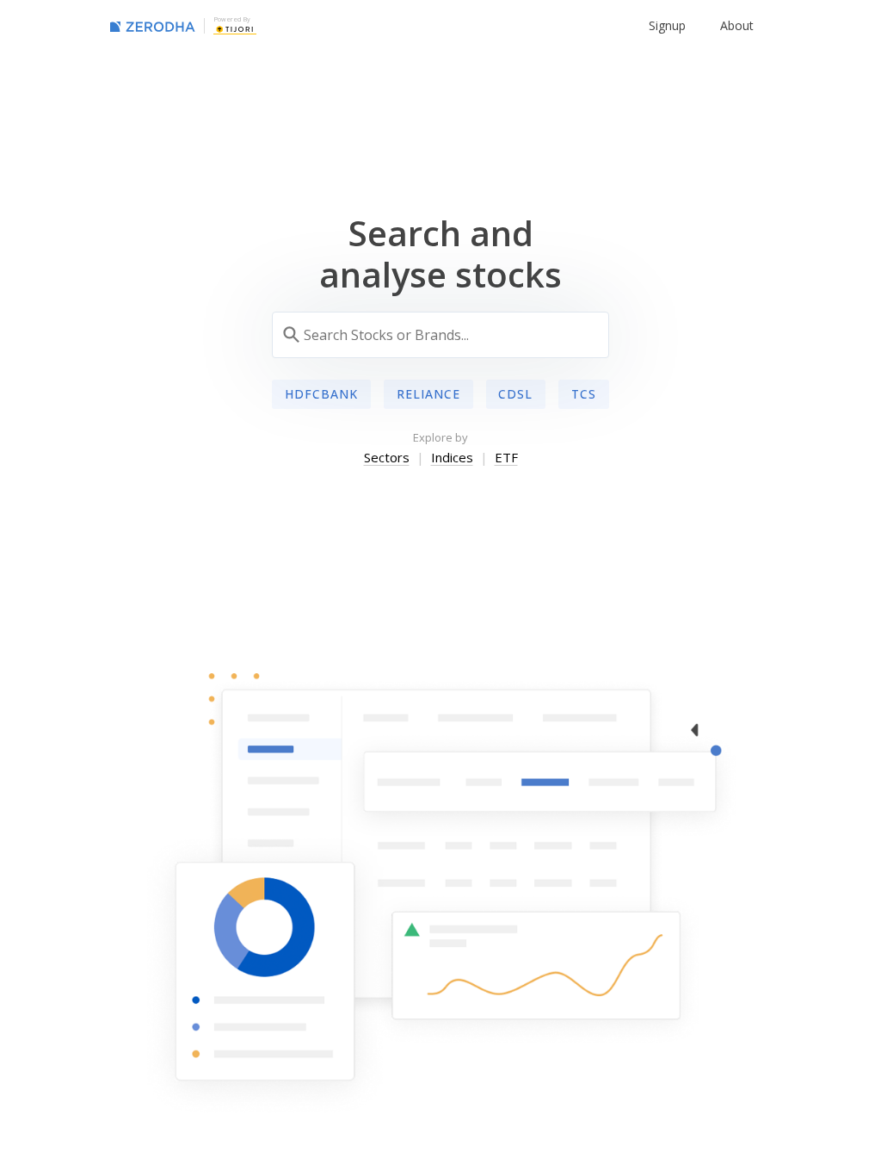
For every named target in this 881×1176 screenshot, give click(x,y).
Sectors (387, 457)
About (737, 25)
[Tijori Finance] (234, 28)
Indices (452, 457)
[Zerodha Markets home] (152, 26)
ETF (506, 457)
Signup (667, 25)
